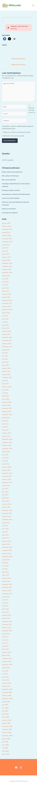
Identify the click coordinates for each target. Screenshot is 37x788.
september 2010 (7, 665)
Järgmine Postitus (18, 64)
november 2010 (7, 658)
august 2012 (6, 597)
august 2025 (6, 232)
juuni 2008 (5, 745)
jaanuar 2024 (6, 260)
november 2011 (7, 624)
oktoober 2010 (6, 661)
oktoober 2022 (6, 307)
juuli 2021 (5, 353)
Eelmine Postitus (18, 59)
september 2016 (7, 449)
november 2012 (7, 587)
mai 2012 (5, 606)
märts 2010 (5, 680)
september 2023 (7, 273)
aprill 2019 (5, 384)
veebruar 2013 (6, 578)
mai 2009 (5, 711)
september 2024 (7, 242)
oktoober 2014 (6, 516)
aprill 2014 (5, 535)
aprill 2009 (5, 714)
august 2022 (6, 313)
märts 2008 (5, 754)
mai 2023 (5, 285)
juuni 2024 (5, 248)
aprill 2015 (5, 498)
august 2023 (6, 276)
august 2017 (6, 418)
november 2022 (7, 303)
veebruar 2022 (6, 331)
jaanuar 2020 (6, 374)
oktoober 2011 (6, 628)
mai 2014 (5, 532)
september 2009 (7, 699)
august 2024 (6, 245)
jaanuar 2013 (6, 581)
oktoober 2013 (6, 553)
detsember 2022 (7, 300)
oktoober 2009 (6, 695)
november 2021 (7, 340)
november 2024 (7, 239)
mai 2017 (5, 427)
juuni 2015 (5, 492)
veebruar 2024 (6, 257)
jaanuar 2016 (6, 470)
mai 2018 (5, 393)
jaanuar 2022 (6, 334)
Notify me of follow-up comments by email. (17, 132)
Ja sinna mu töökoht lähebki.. (11, 198)
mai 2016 (5, 461)
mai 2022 (5, 322)
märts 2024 (5, 254)
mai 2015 (5, 495)
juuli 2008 (5, 742)
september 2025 (7, 229)
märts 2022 (5, 328)
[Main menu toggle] (33, 5)
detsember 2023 (7, 263)
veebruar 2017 (6, 433)
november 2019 (7, 377)
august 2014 (6, 523)
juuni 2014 (5, 529)
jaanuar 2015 (6, 507)
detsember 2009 (7, 689)
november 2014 (7, 513)
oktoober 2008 (6, 733)
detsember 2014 (7, 510)
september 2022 (7, 310)
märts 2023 (5, 291)
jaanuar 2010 (6, 686)
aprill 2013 (5, 572)
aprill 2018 (5, 396)
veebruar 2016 (6, 467)
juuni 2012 (5, 603)
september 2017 (7, 415)
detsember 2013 (7, 547)
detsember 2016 (7, 439)
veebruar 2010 (6, 683)
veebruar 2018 (6, 402)
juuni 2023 (5, 282)
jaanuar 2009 (6, 723)
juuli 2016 (5, 455)
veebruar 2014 (6, 541)
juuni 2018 (5, 390)
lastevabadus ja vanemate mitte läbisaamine (16, 194)
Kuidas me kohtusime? (9, 209)
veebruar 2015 (6, 504)
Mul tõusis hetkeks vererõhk (11, 190)
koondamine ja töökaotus (10, 213)
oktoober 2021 (6, 344)
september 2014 (7, 519)
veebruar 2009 (6, 720)
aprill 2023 (5, 288)
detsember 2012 (7, 584)
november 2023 (7, 266)
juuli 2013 (5, 563)
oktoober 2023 (6, 269)
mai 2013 (5, 569)
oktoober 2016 (6, 445)
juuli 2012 (5, 600)
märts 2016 (5, 464)
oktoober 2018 (6, 387)
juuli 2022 (5, 316)
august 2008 (6, 739)
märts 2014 (5, 538)
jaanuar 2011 (6, 655)
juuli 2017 (5, 421)
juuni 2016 (5, 458)
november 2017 (7, 408)
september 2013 (7, 557)
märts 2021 (5, 365)
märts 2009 (5, 717)
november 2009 (7, 692)
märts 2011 (5, 649)
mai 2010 (5, 674)
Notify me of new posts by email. (14, 136)
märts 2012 (5, 612)
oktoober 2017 (6, 411)
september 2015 (7, 482)
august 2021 (6, 350)
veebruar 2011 (6, 652)
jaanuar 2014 (6, 544)
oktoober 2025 (6, 226)
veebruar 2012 (6, 615)
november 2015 (7, 476)
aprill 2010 (5, 677)
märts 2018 (5, 399)
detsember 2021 (7, 337)
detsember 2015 (7, 473)
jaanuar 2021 (6, 371)
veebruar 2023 (6, 294)
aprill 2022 (5, 325)
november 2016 (7, 442)
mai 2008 (5, 748)
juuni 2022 (5, 319)
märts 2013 (5, 575)
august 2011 (6, 634)
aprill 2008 (5, 751)
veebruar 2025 (6, 235)
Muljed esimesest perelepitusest (12, 172)
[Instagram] (21, 767)
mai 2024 (5, 251)
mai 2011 (5, 643)
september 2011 (7, 631)
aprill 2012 (5, 609)
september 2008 (7, 736)
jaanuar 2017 (6, 436)
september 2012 (7, 594)
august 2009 (6, 702)
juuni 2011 (5, 640)
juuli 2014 (5, 526)
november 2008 (7, 729)
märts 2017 (5, 430)
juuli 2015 (5, 489)
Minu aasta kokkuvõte (9, 180)
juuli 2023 (5, 279)
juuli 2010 (5, 671)
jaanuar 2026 (6, 223)
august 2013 (6, 560)
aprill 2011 (5, 646)
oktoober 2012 (6, 591)
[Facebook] (16, 767)
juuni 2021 (5, 356)
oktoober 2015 (6, 479)
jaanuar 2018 (6, 405)
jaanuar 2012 (6, 618)
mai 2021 (5, 359)
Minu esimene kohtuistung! (10, 176)
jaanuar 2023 (6, 297)
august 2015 (6, 486)
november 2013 (7, 550)
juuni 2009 (5, 708)
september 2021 (7, 347)
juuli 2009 (5, 705)
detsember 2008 (7, 726)
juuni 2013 (5, 566)
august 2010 (6, 668)
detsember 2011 (7, 621)
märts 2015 (5, 501)
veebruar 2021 (6, 368)
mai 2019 (5, 381)
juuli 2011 (5, 637)
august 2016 (6, 452)
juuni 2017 (5, 424)
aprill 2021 (5, 362)
